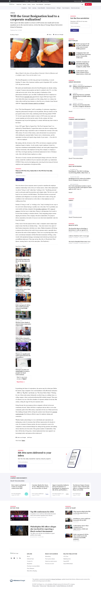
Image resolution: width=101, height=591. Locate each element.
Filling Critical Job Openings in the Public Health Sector (82, 87)
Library (29, 4)
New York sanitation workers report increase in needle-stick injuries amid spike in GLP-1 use (80, 187)
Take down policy (51, 585)
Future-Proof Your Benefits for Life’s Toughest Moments (82, 105)
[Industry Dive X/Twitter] (17, 558)
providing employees (41, 209)
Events (33, 4)
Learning (34, 8)
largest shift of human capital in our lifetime (32, 103)
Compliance (24, 8)
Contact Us (29, 561)
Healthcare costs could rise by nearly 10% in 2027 (81, 519)
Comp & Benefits (41, 8)
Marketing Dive (32, 1)
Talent (29, 8)
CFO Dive (26, 1)
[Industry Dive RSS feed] (20, 558)
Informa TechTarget (56, 579)
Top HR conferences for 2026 (42, 511)
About (28, 556)
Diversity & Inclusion (50, 8)
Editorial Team (30, 558)
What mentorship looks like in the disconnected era (82, 512)
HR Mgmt (59, 8)
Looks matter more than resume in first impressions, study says (83, 72)
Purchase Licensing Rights (33, 566)
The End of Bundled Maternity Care (79, 241)
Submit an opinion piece (51, 561)
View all (70, 111)
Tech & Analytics (66, 8)
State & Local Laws (75, 8)
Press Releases (39, 4)
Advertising (47, 556)
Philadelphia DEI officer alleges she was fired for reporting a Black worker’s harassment (43, 529)
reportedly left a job (29, 97)
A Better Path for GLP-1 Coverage (79, 236)
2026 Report (47, 4)
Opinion (24, 4)
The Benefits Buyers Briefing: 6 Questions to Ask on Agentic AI (78, 229)
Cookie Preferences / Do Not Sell (64, 585)
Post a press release (78, 158)
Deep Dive (19, 4)
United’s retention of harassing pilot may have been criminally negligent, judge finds (83, 64)
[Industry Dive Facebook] (14, 558)
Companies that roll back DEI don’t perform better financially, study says (83, 55)
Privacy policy (35, 585)
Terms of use (43, 585)
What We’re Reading (32, 571)
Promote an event (77, 217)
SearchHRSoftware (46, 1)
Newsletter (29, 563)
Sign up (89, 4)
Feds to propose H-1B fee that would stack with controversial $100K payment (82, 46)
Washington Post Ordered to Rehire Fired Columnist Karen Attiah (80, 179)
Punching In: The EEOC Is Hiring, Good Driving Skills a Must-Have (79, 172)
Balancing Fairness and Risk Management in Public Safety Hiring (82, 96)
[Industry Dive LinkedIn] (11, 558)
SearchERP (39, 1)
